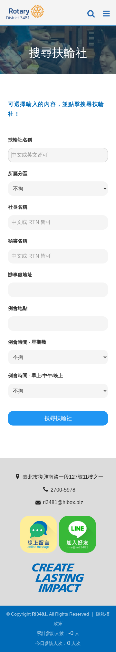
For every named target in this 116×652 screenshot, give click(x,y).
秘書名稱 (17, 241)
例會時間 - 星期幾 (27, 342)
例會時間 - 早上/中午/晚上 (35, 375)
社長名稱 (17, 207)
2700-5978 (63, 490)
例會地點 (17, 308)
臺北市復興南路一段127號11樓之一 (63, 477)
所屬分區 (17, 173)
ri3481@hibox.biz (63, 502)
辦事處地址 (20, 274)
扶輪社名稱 (20, 139)
